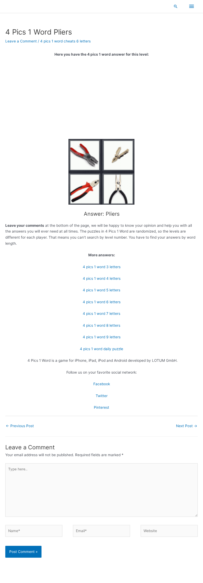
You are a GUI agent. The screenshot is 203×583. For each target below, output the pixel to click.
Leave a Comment (21, 41)
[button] (175, 6)
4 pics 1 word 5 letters (101, 290)
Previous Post (20, 426)
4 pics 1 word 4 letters (102, 278)
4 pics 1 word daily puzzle (101, 349)
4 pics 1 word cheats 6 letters (65, 41)
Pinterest (101, 407)
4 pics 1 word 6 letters (102, 302)
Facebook (101, 384)
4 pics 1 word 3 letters (102, 267)
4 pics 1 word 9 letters (102, 337)
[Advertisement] (101, 100)
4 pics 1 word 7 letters (101, 313)
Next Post (186, 426)
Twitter (102, 396)
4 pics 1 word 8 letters (101, 325)
